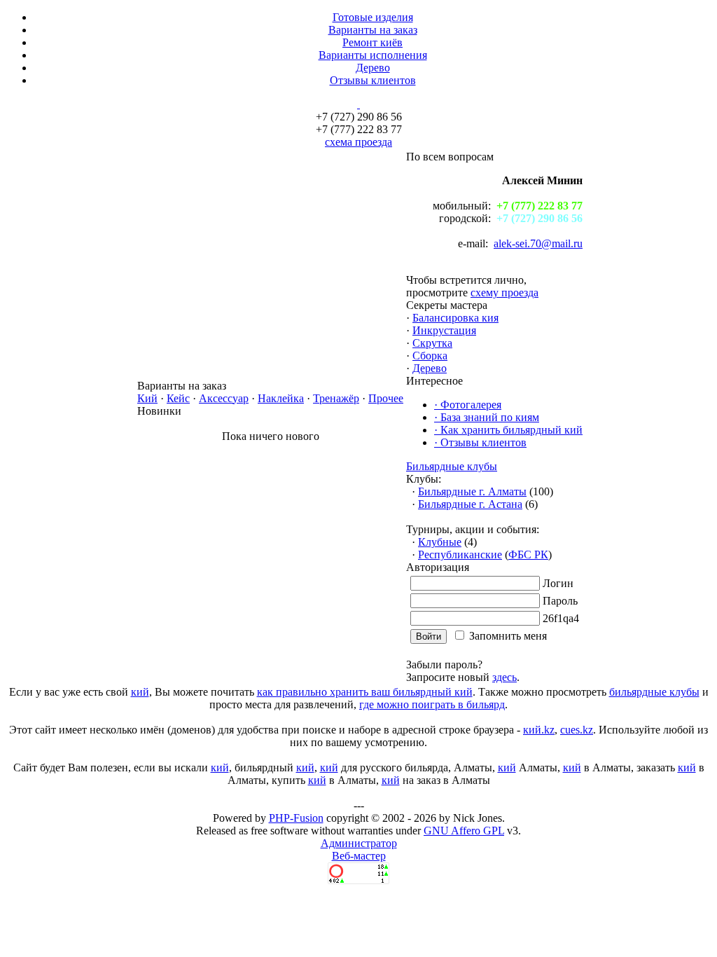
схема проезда (358, 142)
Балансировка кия (455, 318)
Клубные (439, 542)
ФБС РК (528, 554)
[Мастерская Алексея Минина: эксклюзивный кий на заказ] (358, 104)
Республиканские (460, 554)
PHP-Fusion (296, 818)
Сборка (429, 356)
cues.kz (576, 730)
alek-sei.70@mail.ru (538, 243)
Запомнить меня (508, 636)
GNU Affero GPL (464, 830)
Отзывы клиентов (373, 80)
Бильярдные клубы (451, 466)
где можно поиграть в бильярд (432, 704)
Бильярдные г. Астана (470, 504)
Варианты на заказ (372, 30)
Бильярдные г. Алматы (472, 491)
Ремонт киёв (372, 42)
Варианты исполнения (373, 55)
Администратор (359, 843)
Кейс (178, 398)
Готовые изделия (373, 17)
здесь (504, 677)
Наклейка (281, 398)
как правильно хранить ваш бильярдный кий (365, 692)
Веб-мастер (359, 856)
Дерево (373, 68)
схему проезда (504, 292)
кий (140, 692)
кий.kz (539, 730)
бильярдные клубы (654, 692)
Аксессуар (224, 398)
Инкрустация (444, 330)
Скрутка (432, 343)
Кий (147, 398)
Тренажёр (336, 398)
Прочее (385, 398)
